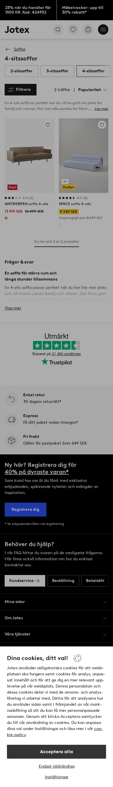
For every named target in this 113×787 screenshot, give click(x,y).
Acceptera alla (56, 751)
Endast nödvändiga (56, 766)
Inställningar (56, 777)
